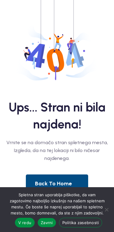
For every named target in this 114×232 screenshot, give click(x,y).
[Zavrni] (106, 210)
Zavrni (47, 222)
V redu (25, 222)
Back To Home (53, 183)
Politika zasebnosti (80, 222)
